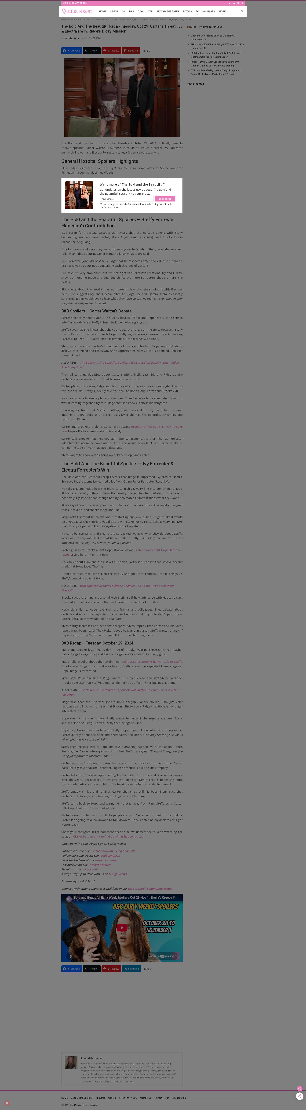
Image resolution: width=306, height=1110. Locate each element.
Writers (112, 1098)
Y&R (150, 11)
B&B (131, 11)
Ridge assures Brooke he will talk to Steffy (151, 661)
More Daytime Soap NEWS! (207, 27)
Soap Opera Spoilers (82, 1098)
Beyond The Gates (168, 11)
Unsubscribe (179, 1098)
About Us (100, 1098)
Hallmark (208, 11)
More (222, 11)
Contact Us (145, 1098)
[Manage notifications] (7, 1103)
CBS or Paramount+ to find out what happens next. (108, 836)
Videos (114, 11)
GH (123, 11)
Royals (187, 11)
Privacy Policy (162, 1098)
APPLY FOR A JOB (128, 1098)
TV (197, 11)
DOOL (141, 11)
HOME (102, 11)
